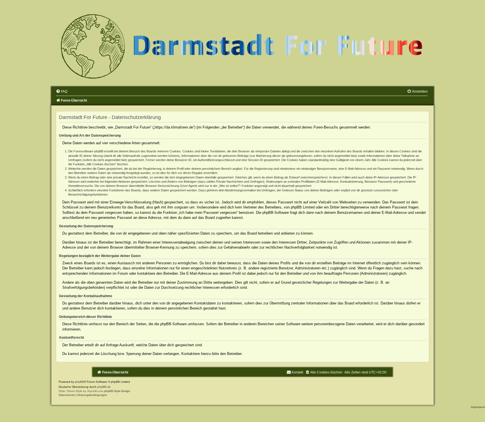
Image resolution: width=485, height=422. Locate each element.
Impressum (478, 407)
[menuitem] (61, 91)
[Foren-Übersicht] (242, 46)
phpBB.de (104, 386)
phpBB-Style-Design (117, 391)
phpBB (79, 381)
